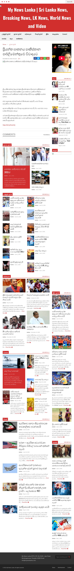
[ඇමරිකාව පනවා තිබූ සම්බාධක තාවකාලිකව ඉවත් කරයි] (10, 427)
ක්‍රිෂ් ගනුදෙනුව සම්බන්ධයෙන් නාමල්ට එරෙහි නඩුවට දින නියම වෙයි (13, 297)
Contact (69, 567)
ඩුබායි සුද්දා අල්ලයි (16, 262)
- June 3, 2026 (17, 254)
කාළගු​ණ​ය (55, 34)
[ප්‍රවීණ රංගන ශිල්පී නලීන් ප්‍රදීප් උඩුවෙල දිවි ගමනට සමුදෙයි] (55, 130)
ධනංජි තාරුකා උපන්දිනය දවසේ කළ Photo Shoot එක (65, 120)
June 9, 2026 (61, 91)
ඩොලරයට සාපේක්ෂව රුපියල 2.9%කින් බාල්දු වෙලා (42, 358)
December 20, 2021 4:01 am (10, 58)
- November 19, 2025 (11, 337)
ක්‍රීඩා (47, 34)
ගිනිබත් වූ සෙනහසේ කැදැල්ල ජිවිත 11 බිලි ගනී (42, 226)
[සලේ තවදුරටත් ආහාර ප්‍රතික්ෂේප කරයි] (6, 228)
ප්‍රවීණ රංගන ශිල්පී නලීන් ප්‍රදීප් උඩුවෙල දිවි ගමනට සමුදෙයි (65, 130)
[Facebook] (35, 58)
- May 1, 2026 (42, 362)
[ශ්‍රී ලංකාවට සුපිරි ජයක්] (6, 241)
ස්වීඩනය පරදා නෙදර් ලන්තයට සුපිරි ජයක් (40, 200)
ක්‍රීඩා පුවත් (56, 293)
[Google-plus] (41, 58)
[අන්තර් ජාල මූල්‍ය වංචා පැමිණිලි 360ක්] (6, 253)
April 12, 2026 (62, 103)
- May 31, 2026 (26, 494)
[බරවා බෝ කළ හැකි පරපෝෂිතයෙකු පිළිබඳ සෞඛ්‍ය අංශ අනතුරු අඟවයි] (61, 451)
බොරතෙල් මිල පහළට (41, 379)
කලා (11, 38)
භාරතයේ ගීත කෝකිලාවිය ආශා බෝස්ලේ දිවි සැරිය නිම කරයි (64, 98)
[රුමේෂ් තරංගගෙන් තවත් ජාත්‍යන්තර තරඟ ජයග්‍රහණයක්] (61, 378)
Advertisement (61, 567)
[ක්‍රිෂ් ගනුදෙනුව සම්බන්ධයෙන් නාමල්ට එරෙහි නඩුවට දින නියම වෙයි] (14, 285)
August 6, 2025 (62, 145)
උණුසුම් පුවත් (6, 34)
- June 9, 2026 (17, 231)
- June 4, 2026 (17, 241)
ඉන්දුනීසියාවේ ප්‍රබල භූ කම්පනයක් (17, 212)
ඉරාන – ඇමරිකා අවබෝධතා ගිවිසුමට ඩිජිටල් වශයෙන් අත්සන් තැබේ (34, 446)
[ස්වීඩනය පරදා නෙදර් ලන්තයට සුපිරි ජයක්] (30, 202)
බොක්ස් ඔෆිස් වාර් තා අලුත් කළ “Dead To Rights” (64, 141)
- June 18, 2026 (26, 452)
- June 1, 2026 (17, 264)
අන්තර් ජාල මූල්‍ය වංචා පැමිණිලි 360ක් (17, 250)
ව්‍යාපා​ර (5, 352)
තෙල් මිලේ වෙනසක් (11, 371)
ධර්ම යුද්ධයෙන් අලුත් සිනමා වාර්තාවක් (63, 109)
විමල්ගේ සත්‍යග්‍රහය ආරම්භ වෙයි (38, 295)
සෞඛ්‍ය (4, 38)
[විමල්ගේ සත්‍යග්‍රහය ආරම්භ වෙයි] (38, 285)
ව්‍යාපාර (64, 34)
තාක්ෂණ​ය (19, 38)
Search (69, 1)
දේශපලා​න (6, 276)
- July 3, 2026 (11, 175)
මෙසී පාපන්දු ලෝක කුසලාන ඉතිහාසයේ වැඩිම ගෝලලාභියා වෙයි (17, 201)
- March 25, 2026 (42, 382)
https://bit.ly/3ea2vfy (9, 125)
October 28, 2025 (62, 124)
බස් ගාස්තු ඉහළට (38, 187)
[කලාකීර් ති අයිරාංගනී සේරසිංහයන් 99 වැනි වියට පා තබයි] (55, 84)
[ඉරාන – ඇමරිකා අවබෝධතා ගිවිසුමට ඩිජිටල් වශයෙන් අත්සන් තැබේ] (10, 445)
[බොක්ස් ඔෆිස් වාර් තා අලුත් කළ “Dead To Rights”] (55, 141)
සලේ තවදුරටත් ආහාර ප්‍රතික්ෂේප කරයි (16, 226)
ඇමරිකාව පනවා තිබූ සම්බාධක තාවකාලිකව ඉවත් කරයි (33, 425)
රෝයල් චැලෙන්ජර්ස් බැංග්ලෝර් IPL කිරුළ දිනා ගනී (42, 265)
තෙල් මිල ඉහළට (40, 250)
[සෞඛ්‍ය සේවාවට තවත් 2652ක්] (16, 156)
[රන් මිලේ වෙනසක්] (30, 404)
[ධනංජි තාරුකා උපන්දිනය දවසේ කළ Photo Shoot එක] (55, 120)
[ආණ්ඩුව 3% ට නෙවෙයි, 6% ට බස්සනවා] (38, 317)
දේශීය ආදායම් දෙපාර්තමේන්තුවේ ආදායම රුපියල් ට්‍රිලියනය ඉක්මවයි (16, 394)
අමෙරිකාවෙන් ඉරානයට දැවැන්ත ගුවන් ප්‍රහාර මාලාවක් (41, 214)
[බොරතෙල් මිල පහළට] (30, 385)
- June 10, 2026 (42, 220)
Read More (19, 186)
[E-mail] (48, 58)
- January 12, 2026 (35, 298)
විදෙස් (5, 419)
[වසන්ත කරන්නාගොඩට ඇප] (40, 154)
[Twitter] (38, 58)
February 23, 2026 (63, 114)
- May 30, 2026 (9, 302)
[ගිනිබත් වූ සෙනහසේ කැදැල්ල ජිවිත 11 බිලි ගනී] (30, 228)
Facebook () (46, 134)
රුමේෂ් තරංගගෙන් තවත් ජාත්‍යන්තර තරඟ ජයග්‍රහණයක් (60, 389)
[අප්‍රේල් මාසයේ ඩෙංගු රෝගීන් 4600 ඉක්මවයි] (61, 523)
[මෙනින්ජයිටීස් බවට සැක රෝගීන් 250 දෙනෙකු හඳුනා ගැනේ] (30, 241)
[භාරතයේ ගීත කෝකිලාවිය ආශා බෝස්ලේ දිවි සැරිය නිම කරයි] (55, 97)
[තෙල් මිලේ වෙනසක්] (14, 361)
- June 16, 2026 (17, 216)
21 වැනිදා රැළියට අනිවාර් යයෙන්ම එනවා (11, 332)
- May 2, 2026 (59, 538)
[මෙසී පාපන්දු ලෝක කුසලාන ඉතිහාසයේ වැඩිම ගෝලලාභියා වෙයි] (6, 202)
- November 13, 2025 (35, 332)
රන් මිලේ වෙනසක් (41, 399)
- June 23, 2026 (17, 207)
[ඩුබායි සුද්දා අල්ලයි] (6, 266)
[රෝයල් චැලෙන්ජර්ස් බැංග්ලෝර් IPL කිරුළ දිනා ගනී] (30, 267)
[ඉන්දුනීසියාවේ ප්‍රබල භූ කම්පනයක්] (6, 216)
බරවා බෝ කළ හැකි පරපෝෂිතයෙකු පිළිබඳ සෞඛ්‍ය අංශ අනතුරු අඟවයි (61, 463)
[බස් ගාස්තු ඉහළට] (40, 177)
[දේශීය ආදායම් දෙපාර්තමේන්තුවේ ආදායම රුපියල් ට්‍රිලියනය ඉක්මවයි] (6, 397)
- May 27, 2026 (26, 509)
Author (6, 175)
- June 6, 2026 (59, 468)
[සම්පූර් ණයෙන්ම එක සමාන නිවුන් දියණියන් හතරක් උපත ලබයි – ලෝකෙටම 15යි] (10, 487)
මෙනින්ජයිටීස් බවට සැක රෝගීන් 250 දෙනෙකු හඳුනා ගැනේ (42, 240)
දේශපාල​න (28, 34)
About (53, 567)
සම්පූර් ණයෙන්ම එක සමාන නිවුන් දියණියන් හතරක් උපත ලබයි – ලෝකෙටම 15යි (32, 487)
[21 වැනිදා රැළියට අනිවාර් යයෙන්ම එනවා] (14, 322)
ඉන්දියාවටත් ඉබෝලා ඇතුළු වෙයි (34, 506)
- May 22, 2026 (17, 400)
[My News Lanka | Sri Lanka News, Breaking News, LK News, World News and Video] (37, 17)
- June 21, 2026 (42, 205)
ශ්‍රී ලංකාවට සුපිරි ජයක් (59, 424)
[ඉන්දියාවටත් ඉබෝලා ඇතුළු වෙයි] (10, 509)
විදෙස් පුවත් (38, 34)
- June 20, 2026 (59, 395)
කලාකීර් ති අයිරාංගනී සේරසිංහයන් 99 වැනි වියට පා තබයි (64, 85)
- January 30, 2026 (43, 401)
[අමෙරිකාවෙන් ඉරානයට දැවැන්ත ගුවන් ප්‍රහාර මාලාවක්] (30, 214)
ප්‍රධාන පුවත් (17, 34)
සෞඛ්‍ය (55, 442)
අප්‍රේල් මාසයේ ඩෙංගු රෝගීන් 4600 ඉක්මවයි (59, 534)
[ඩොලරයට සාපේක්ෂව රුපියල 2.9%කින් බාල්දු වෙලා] (30, 362)
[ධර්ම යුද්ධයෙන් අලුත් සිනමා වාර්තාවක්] (55, 109)
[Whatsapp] (44, 58)
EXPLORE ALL (45, 144)
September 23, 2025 (63, 135)
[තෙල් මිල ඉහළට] (30, 254)
